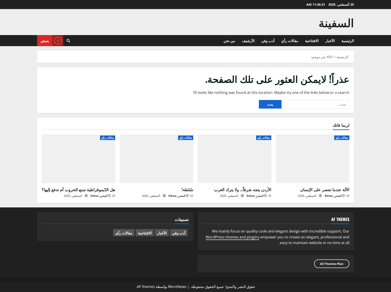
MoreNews (177, 286)
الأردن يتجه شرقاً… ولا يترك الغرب (242, 189)
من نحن (229, 40)
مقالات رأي (289, 40)
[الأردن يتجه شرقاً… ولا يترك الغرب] (234, 158)
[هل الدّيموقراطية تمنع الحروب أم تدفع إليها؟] (78, 158)
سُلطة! (187, 189)
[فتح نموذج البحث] (68, 40)
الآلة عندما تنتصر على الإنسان (324, 189)
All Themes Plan (331, 264)
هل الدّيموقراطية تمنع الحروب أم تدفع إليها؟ (78, 189)
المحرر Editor (333, 196)
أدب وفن (267, 40)
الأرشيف (248, 40)
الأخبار (330, 40)
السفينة (336, 22)
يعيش (45, 40)
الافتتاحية (312, 40)
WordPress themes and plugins (232, 237)
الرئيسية (347, 40)
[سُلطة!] (156, 158)
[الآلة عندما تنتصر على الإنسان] (312, 158)
